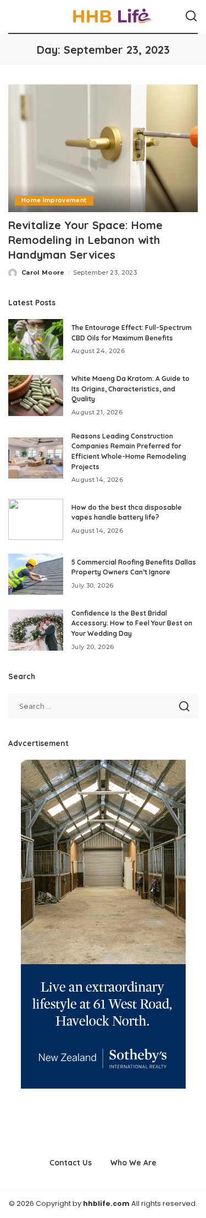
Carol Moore (43, 272)
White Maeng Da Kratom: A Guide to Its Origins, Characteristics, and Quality (130, 388)
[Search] (191, 16)
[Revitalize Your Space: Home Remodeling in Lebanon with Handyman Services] (103, 148)
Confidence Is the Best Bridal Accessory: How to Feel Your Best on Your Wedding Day (131, 623)
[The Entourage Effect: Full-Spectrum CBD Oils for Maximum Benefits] (35, 339)
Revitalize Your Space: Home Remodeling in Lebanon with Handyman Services (85, 239)
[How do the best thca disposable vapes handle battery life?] (35, 519)
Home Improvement (54, 200)
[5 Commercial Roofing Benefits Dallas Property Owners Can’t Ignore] (35, 574)
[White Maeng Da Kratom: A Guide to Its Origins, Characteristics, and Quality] (35, 395)
